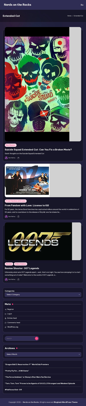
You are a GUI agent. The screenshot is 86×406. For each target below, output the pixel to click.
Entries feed (12, 318)
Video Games (20, 264)
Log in (9, 314)
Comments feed (13, 323)
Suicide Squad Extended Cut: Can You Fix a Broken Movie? (38, 149)
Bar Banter (10, 145)
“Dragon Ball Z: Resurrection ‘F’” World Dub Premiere (27, 364)
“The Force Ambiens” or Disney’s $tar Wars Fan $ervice (28, 377)
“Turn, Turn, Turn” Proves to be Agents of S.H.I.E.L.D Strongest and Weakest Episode (40, 383)
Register (10, 309)
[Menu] (82, 4)
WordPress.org (12, 327)
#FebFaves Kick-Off (13, 390)
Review (9, 264)
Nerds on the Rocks (17, 4)
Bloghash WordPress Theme (65, 402)
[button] (36, 338)
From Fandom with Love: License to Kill (27, 205)
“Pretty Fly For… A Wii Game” (17, 371)
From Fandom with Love (15, 201)
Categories (9, 291)
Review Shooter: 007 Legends (22, 268)
